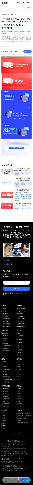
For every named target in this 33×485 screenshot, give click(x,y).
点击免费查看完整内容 (16, 148)
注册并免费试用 (7, 260)
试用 (18, 481)
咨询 (12, 481)
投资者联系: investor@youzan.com (22, 421)
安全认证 (3, 446)
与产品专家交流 (7, 264)
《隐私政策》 (17, 293)
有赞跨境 (3, 453)
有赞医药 (23, 451)
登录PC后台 (16, 434)
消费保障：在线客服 (21, 418)
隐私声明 (10, 444)
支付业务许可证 (5, 451)
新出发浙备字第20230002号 (8, 465)
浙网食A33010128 (6, 468)
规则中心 (23, 444)
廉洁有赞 (10, 446)
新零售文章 (24, 453)
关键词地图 (11, 455)
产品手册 (13, 14)
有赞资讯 (17, 453)
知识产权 (17, 444)
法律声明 (3, 444)
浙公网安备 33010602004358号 (11, 458)
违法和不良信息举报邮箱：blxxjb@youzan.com (14, 448)
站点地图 (3, 455)
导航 (29, 3)
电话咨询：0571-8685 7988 (23, 413)
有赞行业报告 (5, 14)
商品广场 (10, 453)
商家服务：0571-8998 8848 (23, 415)
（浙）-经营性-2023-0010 (20, 468)
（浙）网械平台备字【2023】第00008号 (11, 466)
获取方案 (25, 480)
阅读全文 (27, 51)
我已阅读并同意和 (16, 294)
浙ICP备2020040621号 (7, 463)
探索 (6, 481)
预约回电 (16, 289)
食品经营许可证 (15, 451)
